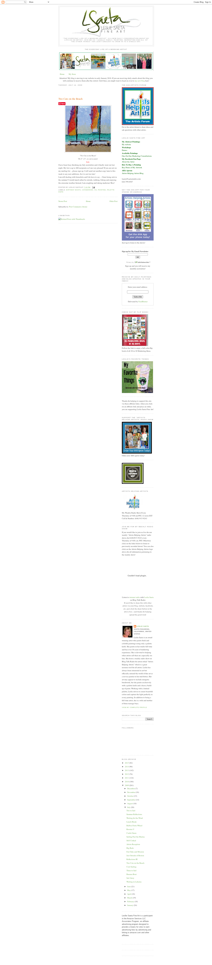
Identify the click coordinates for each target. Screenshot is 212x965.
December (131, 788)
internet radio (134, 597)
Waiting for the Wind (134, 818)
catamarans (87, 190)
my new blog (140, 80)
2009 (127, 785)
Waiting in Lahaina (133, 881)
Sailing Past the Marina (135, 836)
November (131, 792)
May (129, 890)
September (131, 799)
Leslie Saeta (149, 597)
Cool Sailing (131, 866)
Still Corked (131, 840)
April (129, 894)
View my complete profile (134, 707)
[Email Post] (93, 187)
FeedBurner (143, 301)
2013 (127, 770)
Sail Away (130, 878)
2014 (127, 766)
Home (62, 74)
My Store (72, 74)
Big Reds (130, 848)
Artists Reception (133, 844)
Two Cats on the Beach (70, 98)
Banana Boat (131, 874)
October (130, 796)
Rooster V (130, 829)
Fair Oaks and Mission (135, 851)
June (129, 886)
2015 (127, 763)
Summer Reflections (134, 814)
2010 (127, 781)
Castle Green (131, 833)
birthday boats (73, 190)
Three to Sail (131, 870)
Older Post (113, 201)
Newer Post (62, 201)
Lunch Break (131, 821)
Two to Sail (130, 810)
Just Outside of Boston (135, 855)
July (129, 807)
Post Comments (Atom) (78, 206)
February (131, 901)
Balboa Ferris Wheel (134, 825)
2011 (127, 777)
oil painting (100, 190)
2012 (127, 774)
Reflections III (131, 859)
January (130, 905)
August (130, 803)
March (130, 897)
